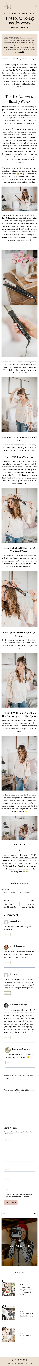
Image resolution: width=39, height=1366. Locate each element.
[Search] (35, 1213)
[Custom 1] (26, 1360)
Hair (32, 14)
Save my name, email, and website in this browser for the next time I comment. (19, 1196)
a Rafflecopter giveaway (19, 883)
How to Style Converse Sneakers (28, 904)
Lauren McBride (19, 1049)
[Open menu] (35, 6)
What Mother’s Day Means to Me (10, 904)
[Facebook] (18, 1360)
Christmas (23, 1285)
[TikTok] (15, 1360)
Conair (14, 59)
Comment (9, 1140)
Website (7, 1189)
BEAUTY (25, 14)
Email (7, 1179)
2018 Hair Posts (12, 14)
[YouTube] (21, 1360)
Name (7, 1169)
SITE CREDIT (30, 1363)
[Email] (24, 1360)
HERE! (22, 52)
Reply (7, 934)
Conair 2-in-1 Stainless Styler (13, 237)
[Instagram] (12, 1360)
